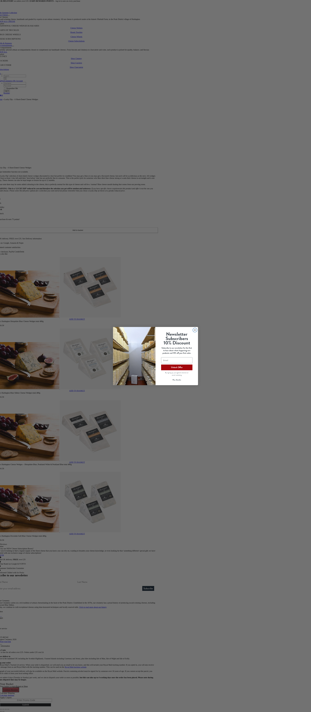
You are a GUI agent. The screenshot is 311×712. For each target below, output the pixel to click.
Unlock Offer (177, 367)
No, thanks (177, 379)
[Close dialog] (195, 330)
